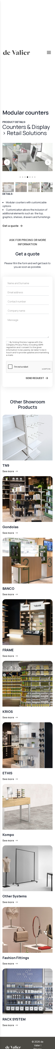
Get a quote (10, 226)
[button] (7, 162)
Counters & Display (26, 127)
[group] (27, 157)
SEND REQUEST (35, 378)
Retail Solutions (27, 133)
